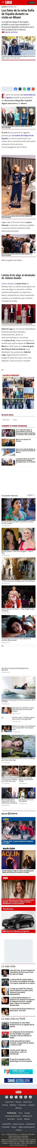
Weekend (13, 1105)
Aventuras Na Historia (13, 1116)
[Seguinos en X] (16, 1097)
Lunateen (31, 1105)
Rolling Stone (27, 1116)
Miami (15, 420)
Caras (20, 1113)
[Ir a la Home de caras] (8, 3)
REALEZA (4, 7)
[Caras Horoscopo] (18, 1082)
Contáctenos (30, 1124)
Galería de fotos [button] (11, 32)
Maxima (27, 1119)
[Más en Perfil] (13, 813)
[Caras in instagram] (6, 1097)
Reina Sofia (6, 420)
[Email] (33, 89)
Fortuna (5, 1105)
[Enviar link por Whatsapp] (24, 89)
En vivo (32, 2)
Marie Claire (27, 1102)
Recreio (19, 1119)
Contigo (27, 1113)
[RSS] (25, 1097)
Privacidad (6, 1127)
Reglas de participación (26, 1127)
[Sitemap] (30, 1097)
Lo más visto (9, 966)
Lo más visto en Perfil (13, 1018)
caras (18, 878)
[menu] (3, 2)
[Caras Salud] (18, 1073)
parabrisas (18, 909)
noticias (18, 819)
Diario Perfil (9, 1102)
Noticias (18, 1102)
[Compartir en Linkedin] (28, 89)
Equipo (14, 1127)
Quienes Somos (18, 1124)
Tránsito (19, 1130)
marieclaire (18, 848)
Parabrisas (22, 1105)
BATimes (18, 1108)
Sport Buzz (11, 1119)
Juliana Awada (8, 283)
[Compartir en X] (20, 89)
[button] (18, 48)
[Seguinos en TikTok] (20, 1097)
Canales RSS (6, 1124)
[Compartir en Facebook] (15, 89)
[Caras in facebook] (11, 1097)
